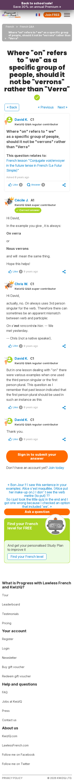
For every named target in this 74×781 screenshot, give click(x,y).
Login (5, 648)
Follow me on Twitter (16, 764)
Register (7, 639)
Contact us (9, 720)
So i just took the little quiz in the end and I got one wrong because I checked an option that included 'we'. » (37, 503)
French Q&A (27, 26)
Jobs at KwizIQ (12, 701)
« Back (12, 107)
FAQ (5, 692)
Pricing (6, 623)
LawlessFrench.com (15, 745)
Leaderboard (11, 604)
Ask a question (37, 512)
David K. (21, 119)
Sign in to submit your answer (37, 456)
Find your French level (26, 556)
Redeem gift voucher (16, 676)
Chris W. (21, 284)
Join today (56, 468)
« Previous (46, 107)
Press (6, 710)
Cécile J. (22, 200)
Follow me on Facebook (18, 754)
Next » (62, 107)
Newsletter (9, 657)
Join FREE (52, 14)
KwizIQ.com (9, 736)
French (10, 26)
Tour (5, 595)
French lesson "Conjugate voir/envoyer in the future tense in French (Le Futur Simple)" (35, 165)
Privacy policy (12, 778)
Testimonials (10, 614)
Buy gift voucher (13, 667)
